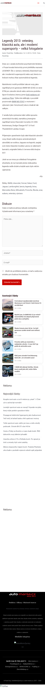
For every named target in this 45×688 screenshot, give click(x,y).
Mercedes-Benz (8, 190)
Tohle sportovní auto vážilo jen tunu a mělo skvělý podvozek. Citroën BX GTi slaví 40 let (21, 424)
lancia (22, 186)
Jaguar (5, 186)
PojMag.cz (35, 666)
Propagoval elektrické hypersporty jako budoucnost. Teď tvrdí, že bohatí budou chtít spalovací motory (22, 416)
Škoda (35, 190)
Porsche (28, 190)
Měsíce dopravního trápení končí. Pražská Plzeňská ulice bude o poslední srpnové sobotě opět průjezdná (22, 448)
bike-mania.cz (33, 661)
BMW (10, 183)
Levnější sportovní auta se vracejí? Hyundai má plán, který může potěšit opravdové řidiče (22, 409)
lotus (34, 186)
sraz (40, 190)
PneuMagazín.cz (15, 664)
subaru (5, 193)
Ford (34, 183)
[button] (44, 3)
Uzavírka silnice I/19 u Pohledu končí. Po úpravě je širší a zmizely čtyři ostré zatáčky (21, 440)
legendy (28, 186)
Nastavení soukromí (12, 608)
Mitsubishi (20, 190)
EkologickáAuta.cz (11, 666)
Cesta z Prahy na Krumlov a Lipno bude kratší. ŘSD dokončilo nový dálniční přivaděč (21, 432)
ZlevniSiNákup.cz (22, 669)
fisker (29, 183)
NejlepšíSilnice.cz (29, 664)
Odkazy (19, 603)
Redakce (12, 603)
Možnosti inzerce (29, 603)
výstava (19, 193)
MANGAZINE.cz (25, 666)
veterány (12, 193)
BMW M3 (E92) (18, 101)
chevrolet (17, 183)
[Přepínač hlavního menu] (38, 3)
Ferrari (24, 183)
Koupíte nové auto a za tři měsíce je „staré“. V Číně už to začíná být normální (21, 401)
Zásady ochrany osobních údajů (29, 608)
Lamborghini (14, 186)
